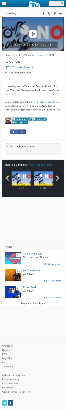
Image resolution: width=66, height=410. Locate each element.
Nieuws (6, 350)
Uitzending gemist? (22, 119)
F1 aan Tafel (29, 287)
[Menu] (4, 3)
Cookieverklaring (10, 383)
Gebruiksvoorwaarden (13, 375)
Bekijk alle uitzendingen (33, 303)
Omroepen (7, 346)
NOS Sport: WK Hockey (35, 257)
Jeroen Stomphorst (49, 102)
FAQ (4, 354)
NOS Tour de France (19, 67)
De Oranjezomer (32, 270)
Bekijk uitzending (52, 264)
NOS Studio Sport (32, 253)
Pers (4, 362)
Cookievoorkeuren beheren (16, 392)
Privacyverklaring (11, 379)
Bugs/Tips (7, 358)
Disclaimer (7, 388)
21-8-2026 (28, 273)
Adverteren (7, 366)
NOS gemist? (40, 119)
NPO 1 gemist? (20, 122)
